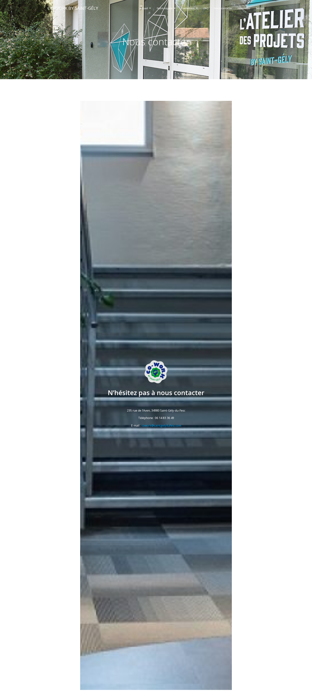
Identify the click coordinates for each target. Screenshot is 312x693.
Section (260, 8)
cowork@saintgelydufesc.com (161, 425)
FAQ (206, 8)
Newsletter (244, 8)
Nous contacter (223, 8)
